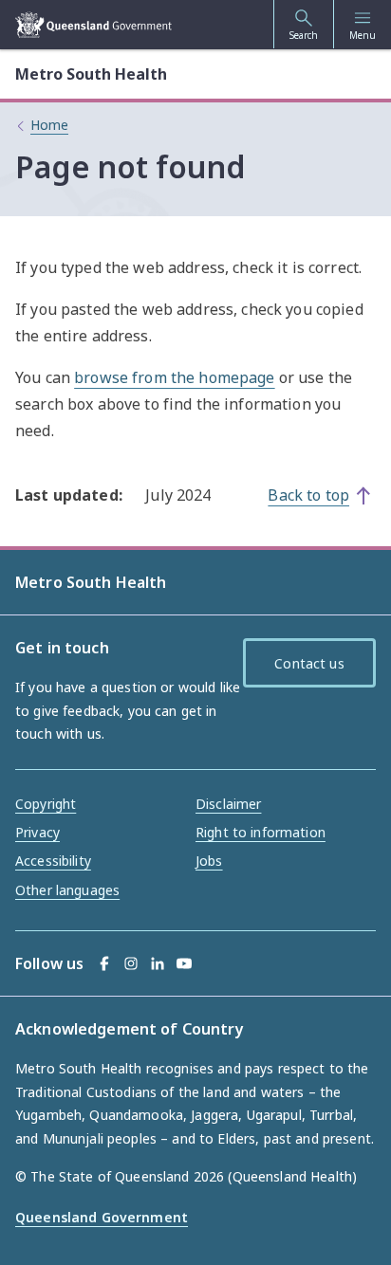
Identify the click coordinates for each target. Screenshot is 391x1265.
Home (49, 125)
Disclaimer (228, 804)
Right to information (261, 832)
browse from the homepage (174, 377)
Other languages (67, 890)
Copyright (45, 804)
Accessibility (53, 861)
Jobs (209, 861)
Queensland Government (101, 1217)
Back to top (308, 495)
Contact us (309, 663)
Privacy (37, 832)
